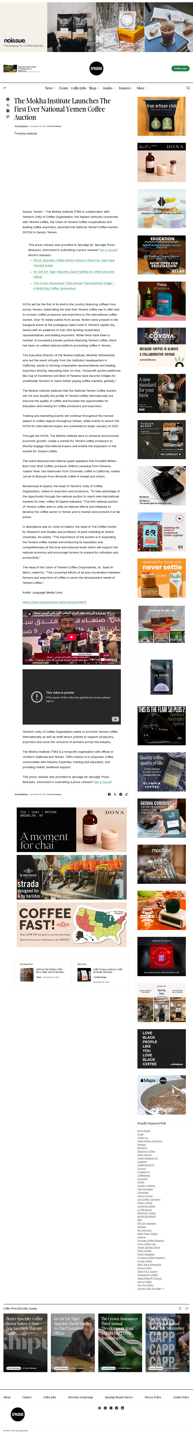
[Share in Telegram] (8, 111)
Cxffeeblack (143, 1175)
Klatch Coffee (144, 1202)
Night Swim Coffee (147, 1233)
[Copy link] (8, 117)
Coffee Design (100, 977)
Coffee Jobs (49, 1397)
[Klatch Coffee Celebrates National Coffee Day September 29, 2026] (168, 1342)
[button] (4, 88)
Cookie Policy (181, 1397)
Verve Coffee (144, 1281)
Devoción (142, 1178)
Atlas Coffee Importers (149, 1141)
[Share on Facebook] (8, 99)
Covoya (141, 1168)
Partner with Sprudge (149, 1288)
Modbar (141, 1226)
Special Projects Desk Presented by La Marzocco (27, 69)
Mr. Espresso (144, 1230)
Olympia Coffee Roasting (150, 1240)
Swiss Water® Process (149, 1278)
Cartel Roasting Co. (147, 1158)
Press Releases (21, 126)
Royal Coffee (144, 1268)
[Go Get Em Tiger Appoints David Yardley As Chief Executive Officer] (73, 1342)
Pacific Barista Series (148, 1247)
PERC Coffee (144, 1250)
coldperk (142, 1161)
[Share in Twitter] (8, 105)
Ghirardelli (142, 1192)
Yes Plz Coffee (145, 1285)
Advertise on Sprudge (80, 1397)
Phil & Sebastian (146, 1254)
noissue (141, 1237)
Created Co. (143, 1172)
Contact (26, 1397)
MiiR (139, 1220)
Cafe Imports (144, 1154)
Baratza (141, 1144)
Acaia (140, 1134)
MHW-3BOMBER (146, 1216)
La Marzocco (144, 1209)
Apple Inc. (143, 1137)
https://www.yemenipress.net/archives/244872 (54, 602)
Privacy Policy (153, 1397)
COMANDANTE (146, 1165)
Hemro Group (145, 1196)
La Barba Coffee (146, 1206)
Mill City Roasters (146, 1223)
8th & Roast (143, 1130)
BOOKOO (142, 1148)
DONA (140, 1182)
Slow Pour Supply (147, 1271)
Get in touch (108, 250)
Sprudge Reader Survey (119, 1397)
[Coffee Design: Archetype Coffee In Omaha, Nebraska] (100, 973)
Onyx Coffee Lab (146, 1244)
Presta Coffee (144, 1261)
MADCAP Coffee (146, 1213)
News (39, 977)
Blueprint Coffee (146, 1151)
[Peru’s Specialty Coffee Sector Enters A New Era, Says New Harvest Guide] (25, 1342)
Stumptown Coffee (147, 1274)
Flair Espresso (145, 1189)
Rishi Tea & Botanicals (149, 1264)
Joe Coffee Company (149, 1199)
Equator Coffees (146, 1185)
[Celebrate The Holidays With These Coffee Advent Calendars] (43, 973)
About (7, 1397)
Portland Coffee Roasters (151, 1257)
